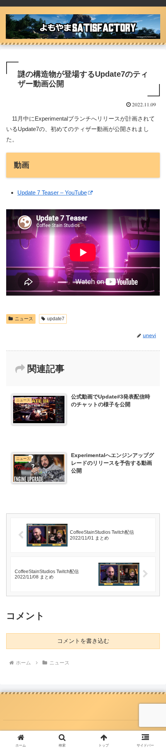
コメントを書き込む (83, 640)
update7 (55, 318)
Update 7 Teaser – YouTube (52, 192)
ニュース (24, 318)
